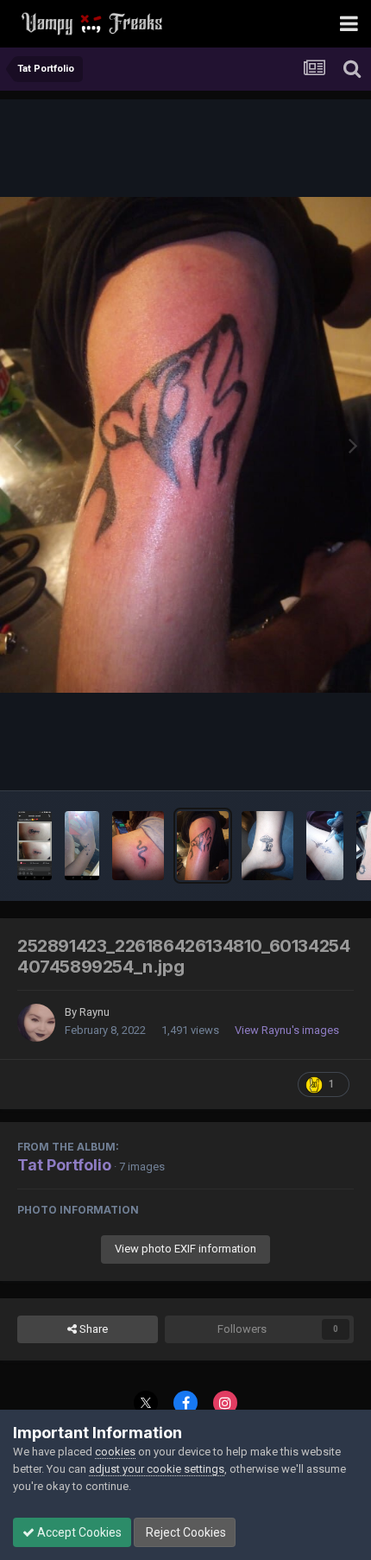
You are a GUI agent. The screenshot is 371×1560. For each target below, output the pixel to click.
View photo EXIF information (185, 1248)
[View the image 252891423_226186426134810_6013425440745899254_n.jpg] (203, 845)
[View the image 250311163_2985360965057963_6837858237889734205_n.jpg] (138, 845)
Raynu (94, 1011)
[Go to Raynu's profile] (36, 1023)
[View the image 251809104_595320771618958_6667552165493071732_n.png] (82, 845)
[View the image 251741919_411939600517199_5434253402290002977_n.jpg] (267, 845)
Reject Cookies (184, 1532)
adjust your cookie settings (156, 1468)
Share (92, 1328)
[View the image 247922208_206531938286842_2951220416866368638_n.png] (34, 845)
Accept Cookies (78, 1532)
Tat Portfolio (64, 1165)
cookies (115, 1451)
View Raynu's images (287, 1030)
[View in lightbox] (185, 444)
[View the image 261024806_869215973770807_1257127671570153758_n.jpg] (324, 845)
